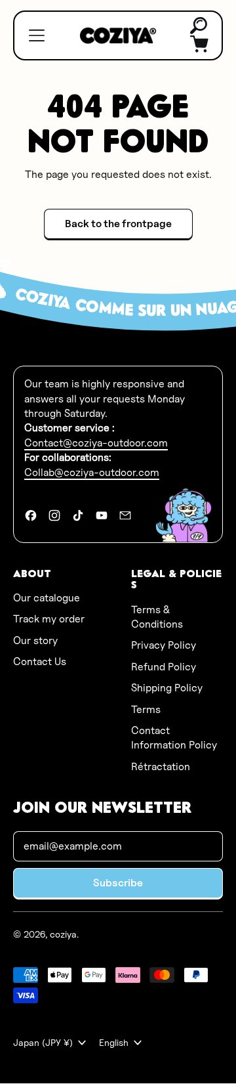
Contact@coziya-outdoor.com (96, 443)
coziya (63, 934)
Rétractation (160, 766)
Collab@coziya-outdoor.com (91, 472)
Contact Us (39, 661)
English (113, 1042)
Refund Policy (163, 667)
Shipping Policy (167, 688)
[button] (199, 26)
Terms (146, 709)
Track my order (49, 619)
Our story (35, 640)
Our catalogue (46, 598)
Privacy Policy (163, 645)
